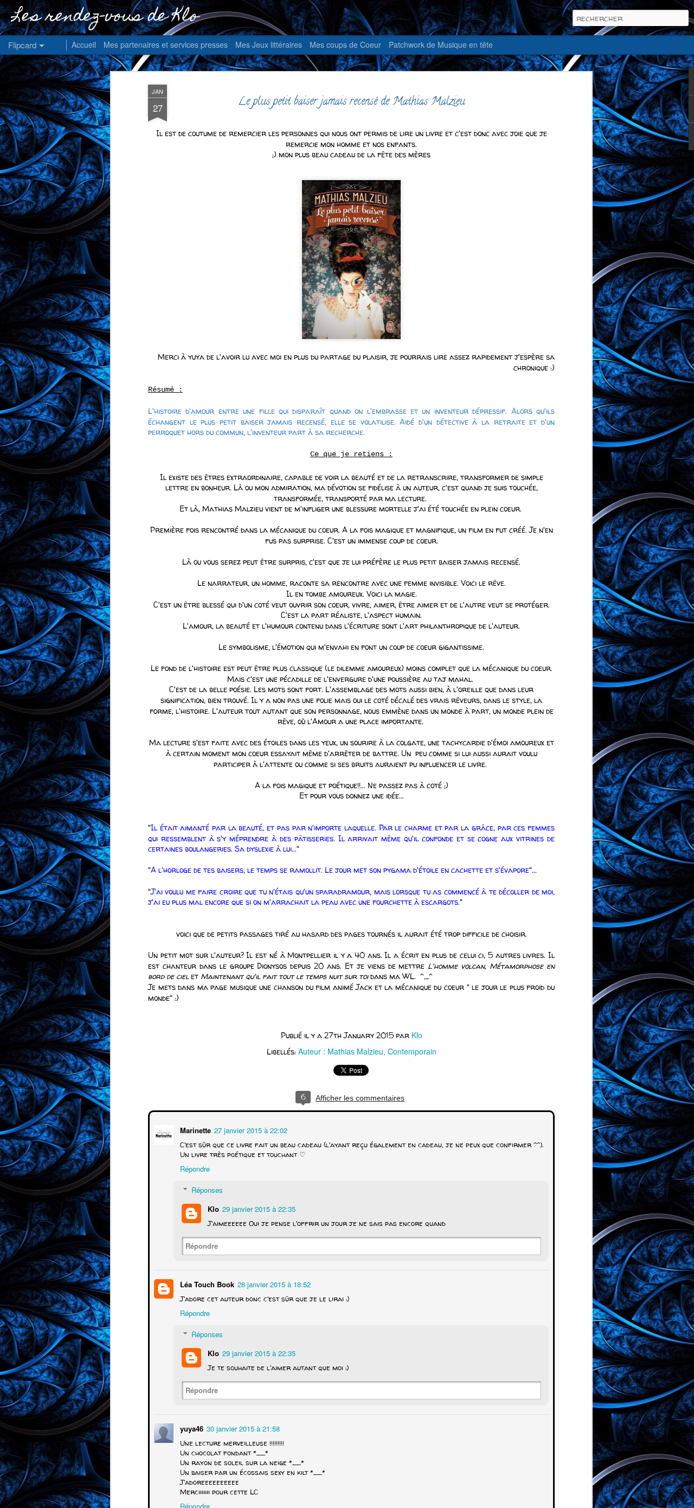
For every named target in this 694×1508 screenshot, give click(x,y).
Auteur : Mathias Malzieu (340, 1051)
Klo (417, 1035)
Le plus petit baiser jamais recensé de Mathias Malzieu (351, 102)
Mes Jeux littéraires (268, 44)
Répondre (194, 1167)
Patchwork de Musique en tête (441, 44)
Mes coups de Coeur (345, 44)
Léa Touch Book (206, 1283)
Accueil (84, 44)
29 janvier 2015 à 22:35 (257, 1208)
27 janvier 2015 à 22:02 (249, 1129)
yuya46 (190, 1427)
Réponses (206, 1189)
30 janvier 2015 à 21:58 (242, 1427)
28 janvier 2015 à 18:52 (273, 1283)
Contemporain (412, 1051)
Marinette (194, 1129)
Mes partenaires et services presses (166, 44)
